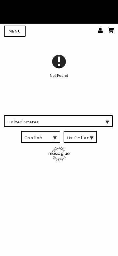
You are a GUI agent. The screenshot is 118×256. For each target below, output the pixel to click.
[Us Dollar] (80, 137)
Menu (15, 31)
